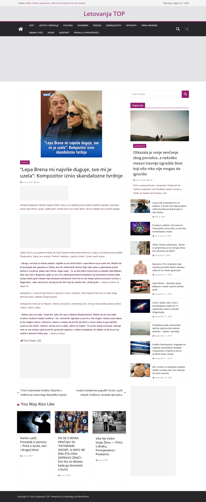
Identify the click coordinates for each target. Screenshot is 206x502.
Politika (68, 25)
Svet (31, 25)
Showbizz (83, 25)
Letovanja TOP (104, 13)
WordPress (83, 496)
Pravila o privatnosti (86, 32)
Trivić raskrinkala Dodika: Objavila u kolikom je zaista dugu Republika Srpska (44, 392)
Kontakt (64, 32)
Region (97, 25)
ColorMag (68, 496)
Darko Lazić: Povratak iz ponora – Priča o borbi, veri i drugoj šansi (33, 444)
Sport (51, 32)
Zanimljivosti (113, 25)
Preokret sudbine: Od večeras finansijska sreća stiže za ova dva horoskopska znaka (169, 228)
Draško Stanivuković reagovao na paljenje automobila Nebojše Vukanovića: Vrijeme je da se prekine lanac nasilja (169, 349)
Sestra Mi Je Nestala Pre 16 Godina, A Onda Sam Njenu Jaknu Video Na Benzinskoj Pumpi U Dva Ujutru (169, 207)
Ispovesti (131, 25)
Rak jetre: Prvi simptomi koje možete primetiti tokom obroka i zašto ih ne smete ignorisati (168, 267)
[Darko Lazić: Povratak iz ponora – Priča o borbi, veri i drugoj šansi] (33, 413)
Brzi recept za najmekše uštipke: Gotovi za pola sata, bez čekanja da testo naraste (168, 370)
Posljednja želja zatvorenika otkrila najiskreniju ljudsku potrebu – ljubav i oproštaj (166, 328)
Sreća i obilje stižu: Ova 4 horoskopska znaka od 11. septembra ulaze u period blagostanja (165, 307)
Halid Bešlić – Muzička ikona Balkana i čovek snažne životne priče (168, 286)
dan (38, 182)
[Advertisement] (103, 59)
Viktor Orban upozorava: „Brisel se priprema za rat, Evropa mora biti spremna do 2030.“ (168, 247)
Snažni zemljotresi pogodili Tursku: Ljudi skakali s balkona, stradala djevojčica (99, 392)
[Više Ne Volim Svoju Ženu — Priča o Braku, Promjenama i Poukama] (109, 413)
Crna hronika (149, 25)
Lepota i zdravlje (49, 25)
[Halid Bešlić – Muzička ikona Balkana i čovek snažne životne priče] (140, 288)
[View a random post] (186, 29)
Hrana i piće (36, 32)
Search (185, 94)
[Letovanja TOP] (20, 29)
